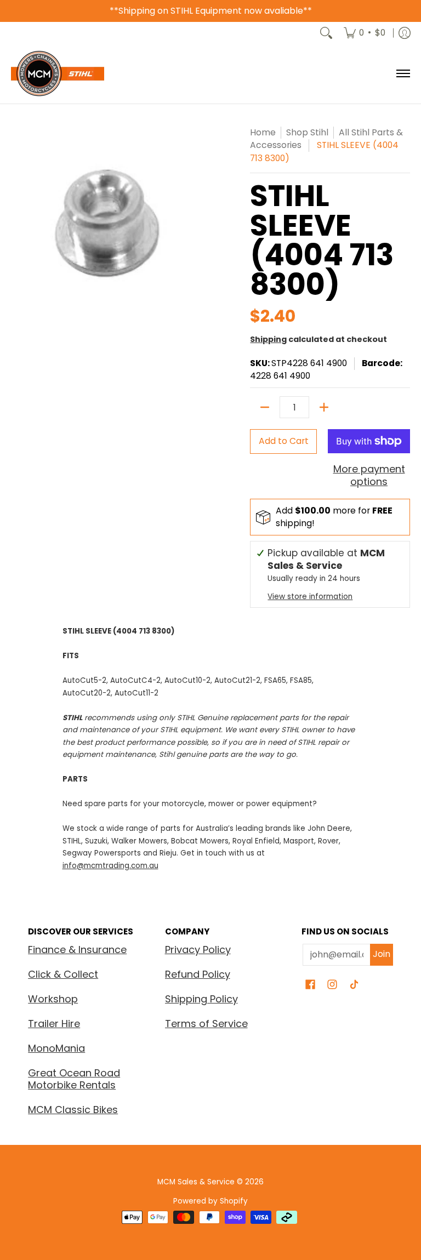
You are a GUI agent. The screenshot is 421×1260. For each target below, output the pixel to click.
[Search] (326, 33)
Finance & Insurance (77, 949)
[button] (310, 985)
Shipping (268, 339)
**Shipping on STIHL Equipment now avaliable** (211, 10)
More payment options (369, 475)
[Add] (324, 407)
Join (381, 954)
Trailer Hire (54, 1023)
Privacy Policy (198, 949)
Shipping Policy (201, 999)
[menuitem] (364, 33)
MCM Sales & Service (197, 1182)
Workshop (53, 999)
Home (263, 132)
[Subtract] (265, 407)
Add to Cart (284, 441)
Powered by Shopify (210, 1201)
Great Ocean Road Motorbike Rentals (74, 1079)
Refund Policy (197, 974)
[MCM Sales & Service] (57, 74)
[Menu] (402, 74)
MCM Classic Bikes (73, 1109)
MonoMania (56, 1048)
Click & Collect (63, 974)
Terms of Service (206, 1023)
